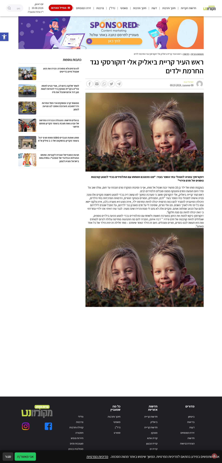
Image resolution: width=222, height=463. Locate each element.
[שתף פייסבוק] (89, 84)
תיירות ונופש (77, 438)
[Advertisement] (141, 348)
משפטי (124, 8)
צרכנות (100, 8)
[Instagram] (25, 426)
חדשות (186, 53)
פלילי (80, 416)
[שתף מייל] (97, 84)
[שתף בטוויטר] (111, 84)
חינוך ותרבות (169, 8)
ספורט (117, 432)
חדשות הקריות (188, 8)
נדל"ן (112, 8)
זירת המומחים (83, 8)
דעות (154, 8)
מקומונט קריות (197, 53)
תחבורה (79, 432)
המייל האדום (58, 8)
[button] (4, 37)
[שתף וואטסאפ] (104, 84)
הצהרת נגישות (187, 443)
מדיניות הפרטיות (97, 456)
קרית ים (153, 449)
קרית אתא (152, 438)
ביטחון (191, 416)
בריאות (191, 422)
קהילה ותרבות (76, 427)
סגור (8, 456)
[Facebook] (48, 426)
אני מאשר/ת (25, 456)
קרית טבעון (151, 443)
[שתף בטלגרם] (119, 84)
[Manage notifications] (214, 455)
